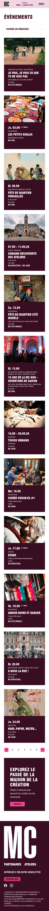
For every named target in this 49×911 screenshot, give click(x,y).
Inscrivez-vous (12, 879)
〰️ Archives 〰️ (17, 804)
